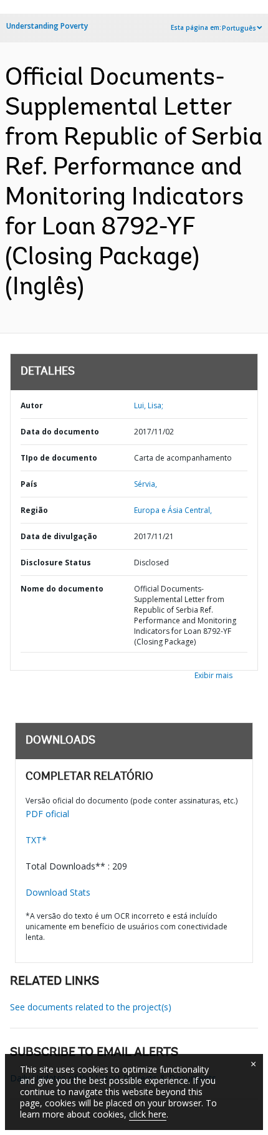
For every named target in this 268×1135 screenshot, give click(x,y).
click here (147, 1114)
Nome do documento (62, 588)
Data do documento (60, 431)
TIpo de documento (59, 458)
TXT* (36, 840)
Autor (32, 405)
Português (239, 28)
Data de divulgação (59, 536)
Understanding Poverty (47, 26)
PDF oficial (47, 814)
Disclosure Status (56, 562)
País (29, 484)
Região (34, 510)
